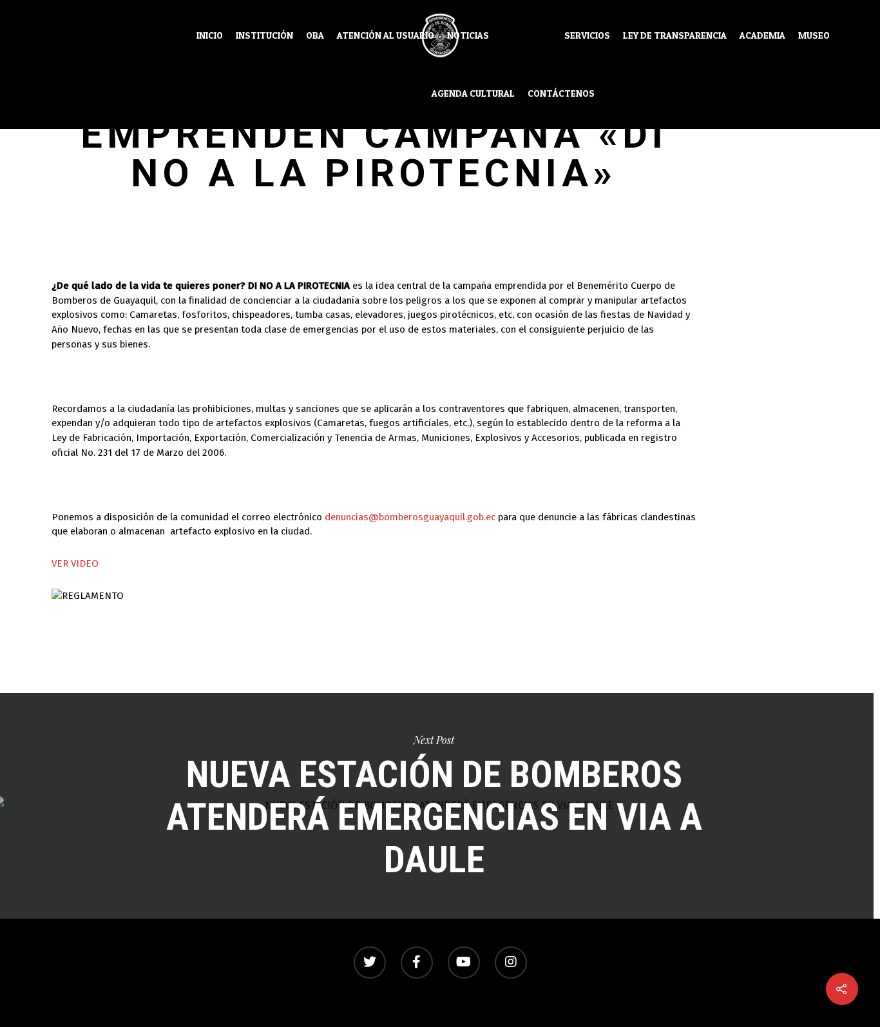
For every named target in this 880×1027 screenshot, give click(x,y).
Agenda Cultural (473, 93)
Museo (814, 35)
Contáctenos (561, 93)
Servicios (587, 35)
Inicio (209, 35)
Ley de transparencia (675, 35)
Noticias (468, 35)
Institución (264, 35)
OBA (315, 35)
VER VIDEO (75, 563)
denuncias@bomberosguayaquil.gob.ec (410, 517)
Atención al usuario (385, 35)
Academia (762, 35)
